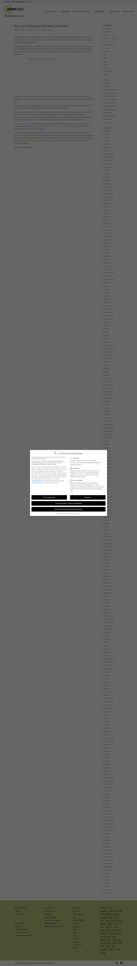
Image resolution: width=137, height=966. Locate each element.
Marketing (76, 468)
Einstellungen (39, 483)
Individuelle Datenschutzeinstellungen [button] (68, 509)
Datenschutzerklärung (37, 481)
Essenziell (76, 458)
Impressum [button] (77, 513)
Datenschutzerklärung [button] (69, 513)
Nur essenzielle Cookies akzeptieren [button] (68, 503)
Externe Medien (77, 480)
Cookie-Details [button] (60, 513)
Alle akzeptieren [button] (49, 497)
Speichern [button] (87, 497)
